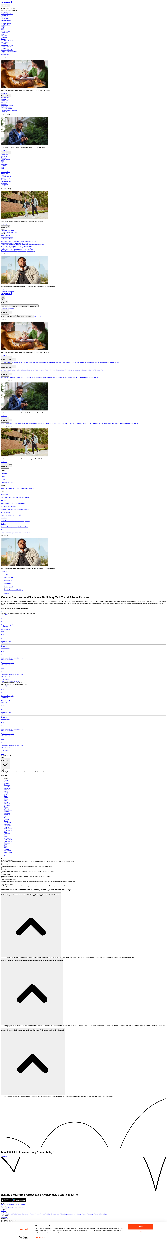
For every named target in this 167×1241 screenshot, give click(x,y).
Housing (18, 251)
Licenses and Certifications (22, 244)
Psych (2, 34)
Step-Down (4, 37)
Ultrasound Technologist (100, 1214)
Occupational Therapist (7, 45)
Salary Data (19, 248)
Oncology (3, 29)
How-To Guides (16, 246)
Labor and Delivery (6, 23)
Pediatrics (3, 175)
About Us (22, 1204)
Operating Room (5, 31)
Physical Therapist (6, 46)
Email (3, 757)
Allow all (140, 1226)
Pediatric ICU (4, 32)
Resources (4, 227)
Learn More (4, 111)
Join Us (3, 1217)
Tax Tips (17, 249)
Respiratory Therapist (7, 50)
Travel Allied (4, 96)
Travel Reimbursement (7, 238)
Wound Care (4, 173)
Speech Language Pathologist (9, 51)
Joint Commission (19, 1207)
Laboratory (4, 43)
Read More (4, 93)
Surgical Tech (4, 53)
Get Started (16, 243)
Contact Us (7, 230)
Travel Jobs (4, 5)
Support (9, 232)
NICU (2, 161)
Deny (140, 1231)
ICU (2, 21)
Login (12, 291)
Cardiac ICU (4, 15)
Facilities (3, 1211)
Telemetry (3, 39)
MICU (2, 28)
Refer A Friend (15, 1204)
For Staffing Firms (6, 291)
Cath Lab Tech (5, 42)
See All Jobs (4, 12)
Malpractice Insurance (7, 237)
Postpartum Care (5, 172)
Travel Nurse (4, 153)
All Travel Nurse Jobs (7, 14)
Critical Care (4, 18)
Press (9, 1204)
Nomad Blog (18, 241)
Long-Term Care (5, 25)
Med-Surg (3, 26)
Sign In (7, 1217)
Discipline (5, 759)
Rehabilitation (4, 36)
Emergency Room (6, 20)
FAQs (2, 1207)
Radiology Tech (5, 48)
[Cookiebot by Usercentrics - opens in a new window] (23, 1237)
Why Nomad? (4, 1204)
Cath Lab (3, 17)
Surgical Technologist (88, 1214)
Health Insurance (5, 235)
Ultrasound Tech (5, 54)
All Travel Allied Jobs (7, 40)
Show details (39, 1237)
